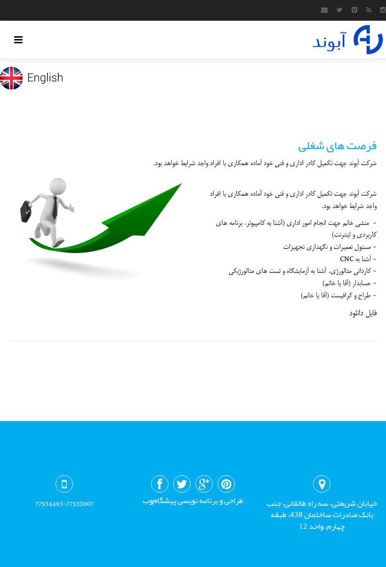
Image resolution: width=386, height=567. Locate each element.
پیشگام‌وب (159, 500)
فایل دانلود (363, 312)
